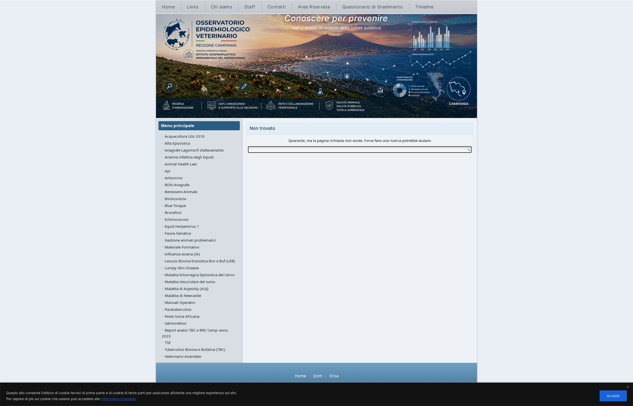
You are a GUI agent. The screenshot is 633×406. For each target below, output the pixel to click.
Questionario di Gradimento (372, 6)
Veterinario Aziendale (183, 356)
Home (168, 6)
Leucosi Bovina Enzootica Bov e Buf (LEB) (200, 260)
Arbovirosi (173, 177)
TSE (168, 342)
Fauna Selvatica (178, 233)
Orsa (334, 376)
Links (193, 6)
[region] (316, 394)
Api (167, 170)
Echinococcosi (176, 219)
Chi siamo (221, 6)
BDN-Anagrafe (177, 184)
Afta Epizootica (177, 143)
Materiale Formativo (182, 247)
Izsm (317, 376)
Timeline (424, 6)
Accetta (613, 396)
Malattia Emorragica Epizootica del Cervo (199, 274)
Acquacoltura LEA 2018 (184, 136)
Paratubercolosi (178, 309)
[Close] (628, 387)
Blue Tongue (175, 205)
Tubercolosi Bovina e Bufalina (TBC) (195, 349)
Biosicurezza (175, 198)
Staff (249, 6)
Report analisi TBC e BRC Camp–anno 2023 (195, 333)
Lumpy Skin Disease (182, 267)
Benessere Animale (181, 191)
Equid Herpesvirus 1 (182, 226)
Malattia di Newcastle (183, 295)
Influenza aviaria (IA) (182, 253)
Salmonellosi (175, 323)
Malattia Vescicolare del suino (190, 281)
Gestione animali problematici (190, 240)
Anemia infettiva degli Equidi (189, 157)
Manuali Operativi (180, 302)
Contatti (277, 6)
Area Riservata (314, 6)
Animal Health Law (181, 163)
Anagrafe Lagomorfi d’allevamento (194, 150)
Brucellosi (173, 212)
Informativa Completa (118, 399)
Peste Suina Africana (182, 316)
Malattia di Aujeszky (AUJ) (186, 288)
